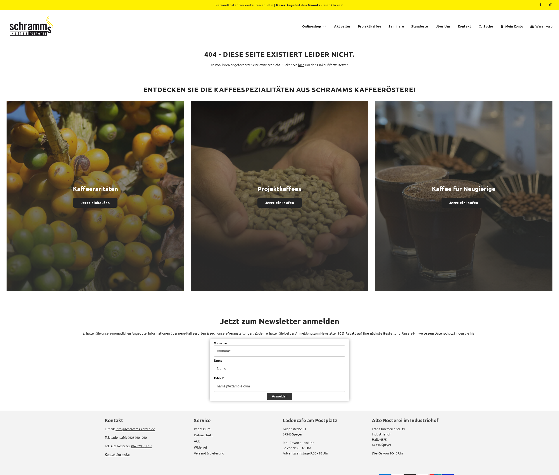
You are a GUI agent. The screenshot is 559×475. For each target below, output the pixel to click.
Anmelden (279, 396)
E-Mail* (219, 378)
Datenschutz (203, 435)
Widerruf (200, 447)
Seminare (396, 26)
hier (301, 65)
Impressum (202, 429)
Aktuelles (342, 26)
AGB (197, 441)
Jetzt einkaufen (95, 202)
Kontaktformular (117, 454)
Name (218, 360)
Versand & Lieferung (209, 453)
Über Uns (443, 26)
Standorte (419, 26)
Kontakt (464, 26)
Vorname (220, 343)
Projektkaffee (369, 26)
